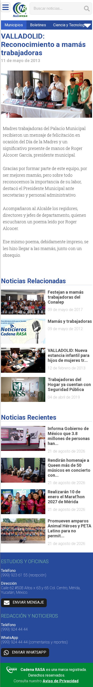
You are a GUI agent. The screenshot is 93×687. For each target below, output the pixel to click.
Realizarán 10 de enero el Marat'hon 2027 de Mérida (66, 496)
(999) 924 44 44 (14, 629)
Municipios (14, 25)
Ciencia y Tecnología (70, 25)
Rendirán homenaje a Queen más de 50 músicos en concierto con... (69, 468)
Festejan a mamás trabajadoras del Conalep (65, 297)
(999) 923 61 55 (14, 575)
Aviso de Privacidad (60, 681)
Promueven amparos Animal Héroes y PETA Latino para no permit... (69, 528)
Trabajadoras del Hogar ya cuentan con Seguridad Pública (69, 384)
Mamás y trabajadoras (70, 321)
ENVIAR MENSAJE (28, 602)
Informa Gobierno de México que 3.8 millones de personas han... (69, 436)
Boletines (38, 25)
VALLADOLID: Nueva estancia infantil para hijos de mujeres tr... (68, 355)
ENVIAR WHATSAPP (29, 652)
